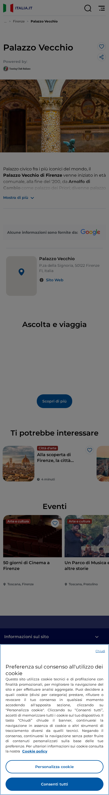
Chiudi (100, 651)
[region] (54, 719)
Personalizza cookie (54, 766)
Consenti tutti (54, 784)
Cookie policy (34, 751)
